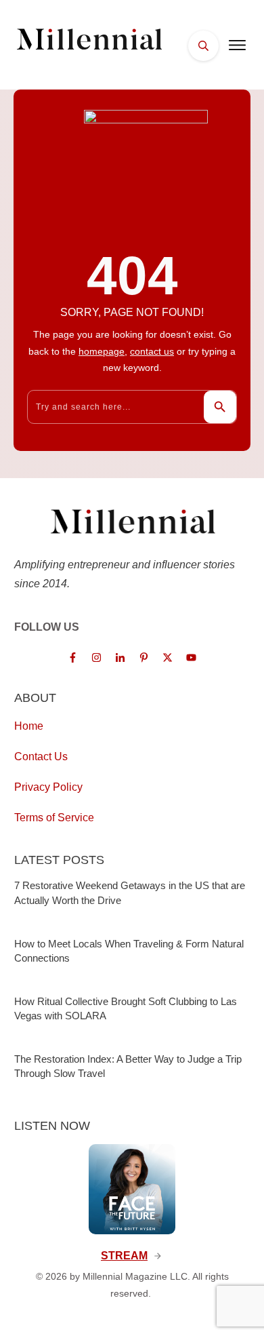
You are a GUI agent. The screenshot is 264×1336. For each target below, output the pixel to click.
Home (28, 726)
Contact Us (41, 756)
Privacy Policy (48, 787)
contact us (152, 351)
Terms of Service (54, 817)
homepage (102, 351)
